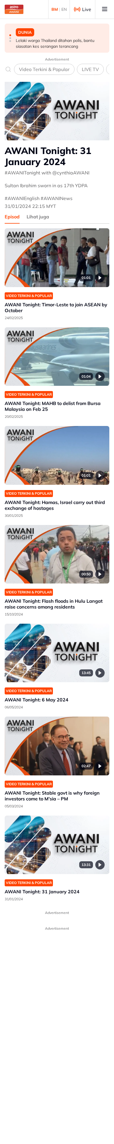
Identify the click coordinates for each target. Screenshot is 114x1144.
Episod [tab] (12, 217)
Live (86, 9)
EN (64, 9)
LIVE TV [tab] (90, 69)
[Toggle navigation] (104, 9)
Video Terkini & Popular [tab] (44, 69)
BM (54, 9)
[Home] (14, 9)
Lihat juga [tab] (38, 217)
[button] (10, 35)
